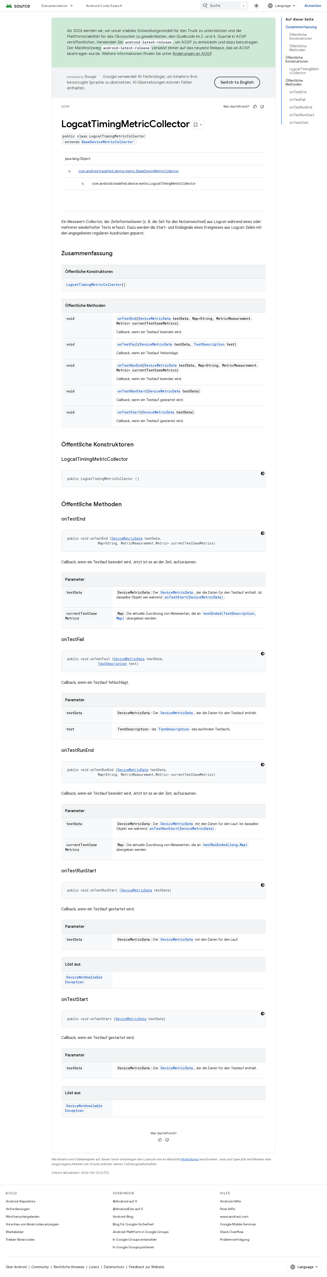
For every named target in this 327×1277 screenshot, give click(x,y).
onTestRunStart (132, 391)
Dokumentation (54, 6)
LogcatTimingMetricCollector (94, 284)
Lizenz (94, 1267)
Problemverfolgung (234, 1239)
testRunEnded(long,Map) (225, 844)
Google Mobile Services (238, 1224)
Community (40, 1267)
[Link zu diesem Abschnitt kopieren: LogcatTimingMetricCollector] (133, 459)
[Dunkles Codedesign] (262, 473)
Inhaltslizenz (190, 1159)
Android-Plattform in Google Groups (141, 1232)
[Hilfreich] (255, 106)
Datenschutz (114, 1267)
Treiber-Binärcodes (20, 1239)
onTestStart (129, 412)
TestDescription (209, 344)
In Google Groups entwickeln (135, 1239)
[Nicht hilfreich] (262, 106)
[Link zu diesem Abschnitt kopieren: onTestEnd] (90, 519)
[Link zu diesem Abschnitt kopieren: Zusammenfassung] (117, 254)
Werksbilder (15, 1232)
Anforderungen (18, 1209)
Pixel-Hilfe (227, 1209)
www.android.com (234, 1216)
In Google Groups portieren (133, 1247)
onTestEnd (127, 318)
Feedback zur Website (146, 1267)
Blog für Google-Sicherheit (133, 1224)
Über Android (16, 1267)
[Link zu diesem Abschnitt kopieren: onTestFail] (89, 640)
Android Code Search (104, 6)
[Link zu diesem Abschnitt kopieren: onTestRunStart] (101, 871)
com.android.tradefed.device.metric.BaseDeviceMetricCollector (129, 171)
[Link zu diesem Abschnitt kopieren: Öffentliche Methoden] (126, 505)
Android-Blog (123, 1216)
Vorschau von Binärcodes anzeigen (32, 1224)
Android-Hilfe (230, 1201)
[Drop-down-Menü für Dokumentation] (73, 5)
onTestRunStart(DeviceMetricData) (181, 828)
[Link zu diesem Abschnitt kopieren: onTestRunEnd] (98, 751)
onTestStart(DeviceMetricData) (193, 597)
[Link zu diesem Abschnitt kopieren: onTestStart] (92, 1000)
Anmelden (312, 6)
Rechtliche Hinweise (69, 1267)
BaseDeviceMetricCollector (107, 142)
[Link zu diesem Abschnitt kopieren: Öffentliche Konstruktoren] (138, 445)
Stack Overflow (231, 1232)
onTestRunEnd (130, 365)
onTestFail (128, 344)
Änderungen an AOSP (192, 53)
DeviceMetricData (154, 318)
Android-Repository (20, 1201)
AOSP (65, 106)
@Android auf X (125, 1201)
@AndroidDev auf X (128, 1209)
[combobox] (224, 5)
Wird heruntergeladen (22, 1216)
